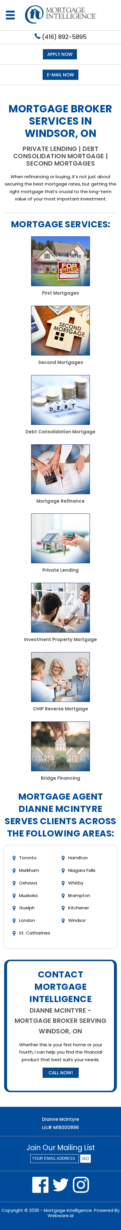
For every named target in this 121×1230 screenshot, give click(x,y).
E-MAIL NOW (60, 75)
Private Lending (60, 570)
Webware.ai (60, 1215)
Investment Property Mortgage (60, 639)
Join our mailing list (60, 1148)
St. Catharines (34, 933)
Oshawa (28, 883)
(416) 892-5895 (64, 37)
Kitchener (78, 908)
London (27, 920)
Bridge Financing (60, 778)
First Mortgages (60, 293)
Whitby (75, 883)
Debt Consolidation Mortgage (60, 432)
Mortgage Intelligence (68, 1210)
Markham (29, 870)
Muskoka (28, 895)
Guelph (27, 908)
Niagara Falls (81, 870)
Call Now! (60, 1073)
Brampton (79, 895)
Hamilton (78, 858)
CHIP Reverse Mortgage (60, 709)
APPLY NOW (60, 54)
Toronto (28, 858)
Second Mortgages (60, 362)
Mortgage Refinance (60, 501)
